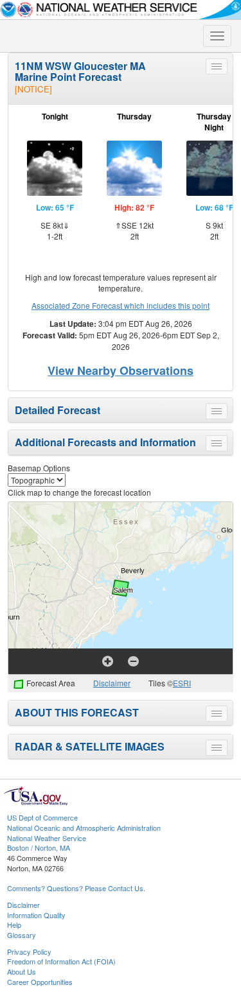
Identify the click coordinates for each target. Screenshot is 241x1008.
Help (14, 924)
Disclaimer (111, 682)
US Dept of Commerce (42, 817)
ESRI (182, 682)
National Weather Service (46, 838)
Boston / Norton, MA (38, 847)
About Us (21, 971)
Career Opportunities (40, 982)
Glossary (21, 935)
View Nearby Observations (120, 370)
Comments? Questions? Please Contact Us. (76, 888)
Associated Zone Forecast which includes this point (120, 305)
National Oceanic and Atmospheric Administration (84, 827)
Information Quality (36, 915)
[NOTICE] (33, 89)
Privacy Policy (29, 951)
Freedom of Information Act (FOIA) (61, 961)
